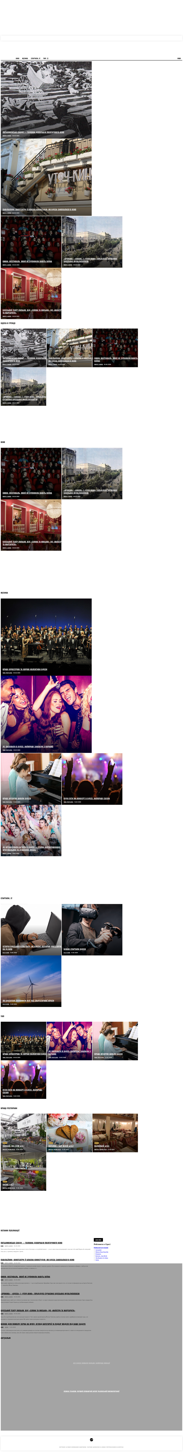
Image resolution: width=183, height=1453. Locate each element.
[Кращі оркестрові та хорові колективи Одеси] (46, 637)
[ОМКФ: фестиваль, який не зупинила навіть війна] (31, 242)
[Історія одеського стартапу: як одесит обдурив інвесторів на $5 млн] (31, 930)
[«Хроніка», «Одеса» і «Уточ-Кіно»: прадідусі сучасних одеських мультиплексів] (92, 242)
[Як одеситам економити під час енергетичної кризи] (31, 981)
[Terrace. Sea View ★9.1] (23, 1133)
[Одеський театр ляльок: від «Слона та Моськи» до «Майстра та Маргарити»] (31, 293)
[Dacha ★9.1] (23, 1171)
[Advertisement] (91, 1417)
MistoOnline (115, 1444)
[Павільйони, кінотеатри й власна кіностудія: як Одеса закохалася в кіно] (46, 177)
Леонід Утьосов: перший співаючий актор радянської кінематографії (91, 1391)
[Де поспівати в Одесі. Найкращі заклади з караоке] (46, 714)
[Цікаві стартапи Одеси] (92, 930)
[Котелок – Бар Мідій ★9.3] (69, 1133)
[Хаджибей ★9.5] (115, 1133)
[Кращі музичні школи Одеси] (31, 779)
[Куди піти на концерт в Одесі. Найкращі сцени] (92, 779)
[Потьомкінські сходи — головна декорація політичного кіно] (46, 100)
